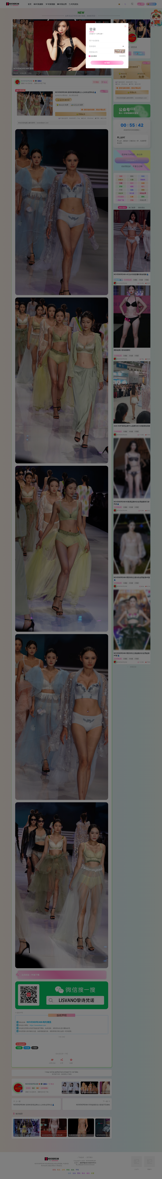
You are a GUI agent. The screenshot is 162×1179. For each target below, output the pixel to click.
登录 (108, 63)
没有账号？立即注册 (95, 34)
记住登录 (94, 56)
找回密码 (122, 56)
